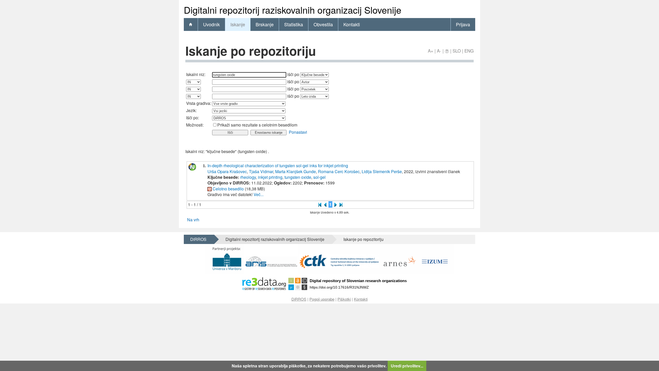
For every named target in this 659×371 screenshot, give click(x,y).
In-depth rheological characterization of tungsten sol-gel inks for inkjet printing (277, 165)
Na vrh (193, 220)
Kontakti (351, 24)
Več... (259, 194)
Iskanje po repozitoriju (363, 239)
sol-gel (319, 177)
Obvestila (323, 24)
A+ (430, 50)
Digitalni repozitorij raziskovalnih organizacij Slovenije (275, 239)
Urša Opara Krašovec (227, 171)
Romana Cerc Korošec (339, 171)
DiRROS (198, 239)
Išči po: (192, 118)
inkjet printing (270, 177)
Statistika (293, 24)
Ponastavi (298, 132)
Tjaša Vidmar (261, 171)
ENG (469, 50)
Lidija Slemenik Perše (382, 171)
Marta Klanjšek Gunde (295, 171)
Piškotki (344, 299)
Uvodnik (211, 24)
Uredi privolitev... (407, 366)
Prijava (463, 24)
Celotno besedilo (228, 189)
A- (439, 50)
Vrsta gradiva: (198, 103)
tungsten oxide (297, 177)
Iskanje (237, 24)
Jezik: (191, 110)
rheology (248, 177)
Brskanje (265, 24)
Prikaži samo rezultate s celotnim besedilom (257, 125)
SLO (457, 50)
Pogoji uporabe (321, 299)
